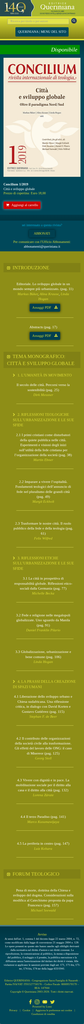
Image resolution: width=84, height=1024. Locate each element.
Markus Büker (28, 294)
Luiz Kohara (43, 848)
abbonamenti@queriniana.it (42, 246)
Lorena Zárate (43, 795)
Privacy (13, 1010)
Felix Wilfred (43, 538)
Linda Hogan (43, 662)
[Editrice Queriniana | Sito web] (42, 8)
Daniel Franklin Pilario (43, 630)
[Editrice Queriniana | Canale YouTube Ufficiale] (44, 1002)
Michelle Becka (43, 593)
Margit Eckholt (43, 501)
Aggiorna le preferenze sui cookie (53, 1010)
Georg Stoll (43, 758)
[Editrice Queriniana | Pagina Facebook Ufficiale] (30, 1002)
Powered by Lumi (42, 1006)
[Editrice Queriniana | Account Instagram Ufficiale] (37, 1002)
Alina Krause (49, 294)
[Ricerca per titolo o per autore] (74, 21)
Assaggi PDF (42, 307)
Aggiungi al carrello (24, 205)
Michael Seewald (43, 910)
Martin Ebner (43, 460)
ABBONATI (42, 233)
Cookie (26, 1010)
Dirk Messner (43, 395)
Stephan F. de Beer (43, 716)
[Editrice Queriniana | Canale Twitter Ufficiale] (52, 1002)
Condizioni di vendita (43, 1014)
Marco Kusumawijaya (43, 822)
